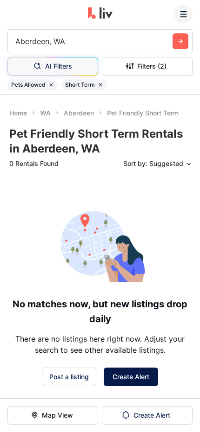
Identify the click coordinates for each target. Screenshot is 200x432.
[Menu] (183, 14)
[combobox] (16, 41)
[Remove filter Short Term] (100, 84)
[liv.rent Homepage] (100, 13)
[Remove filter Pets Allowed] (51, 84)
